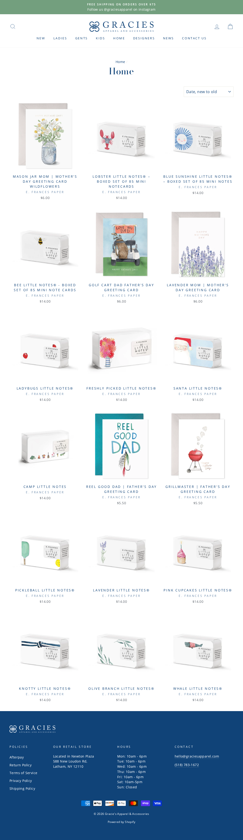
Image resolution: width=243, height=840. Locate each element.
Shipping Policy (22, 788)
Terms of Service (23, 773)
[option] (121, 7)
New (41, 38)
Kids (100, 38)
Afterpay (16, 757)
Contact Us (194, 38)
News (168, 38)
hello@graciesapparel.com (197, 756)
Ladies (60, 38)
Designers (144, 38)
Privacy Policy (20, 780)
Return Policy (20, 765)
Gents (81, 38)
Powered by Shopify (121, 822)
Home (119, 38)
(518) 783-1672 (187, 765)
